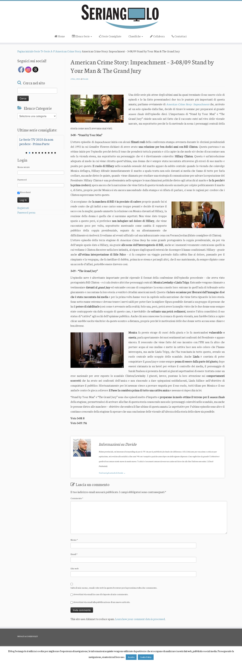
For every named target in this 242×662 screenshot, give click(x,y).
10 (55, 153)
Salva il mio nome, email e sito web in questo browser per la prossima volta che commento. (114, 587)
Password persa (26, 212)
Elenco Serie (82, 36)
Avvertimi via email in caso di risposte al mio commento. (100, 594)
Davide (85, 78)
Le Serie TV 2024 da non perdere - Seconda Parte (36, 141)
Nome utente (23, 166)
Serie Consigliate (111, 36)
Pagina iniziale (25, 51)
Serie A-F (49, 51)
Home (61, 36)
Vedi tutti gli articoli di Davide (112, 472)
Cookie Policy (145, 657)
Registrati (23, 208)
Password (22, 179)
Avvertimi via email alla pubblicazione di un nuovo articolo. (101, 601)
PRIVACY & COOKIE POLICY (27, 636)
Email (74, 553)
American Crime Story (68, 51)
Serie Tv (39, 51)
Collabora (159, 36)
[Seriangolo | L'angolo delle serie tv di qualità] (121, 16)
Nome (74, 539)
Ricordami (25, 192)
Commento (77, 498)
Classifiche (134, 36)
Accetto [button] (131, 657)
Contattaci (180, 36)
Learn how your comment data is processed (140, 619)
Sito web (75, 568)
